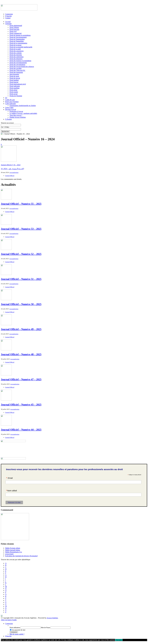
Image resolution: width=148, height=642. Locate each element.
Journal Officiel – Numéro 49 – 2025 (21, 329)
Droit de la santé (15, 49)
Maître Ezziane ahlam (12, 548)
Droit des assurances (17, 51)
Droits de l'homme (16, 96)
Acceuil (8, 22)
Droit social (13, 94)
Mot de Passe (45, 627)
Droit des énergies (16, 55)
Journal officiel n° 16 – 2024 (10, 165)
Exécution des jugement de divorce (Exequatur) (21, 556)
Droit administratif (16, 25)
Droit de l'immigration (17, 39)
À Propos (8, 119)
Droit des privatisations (17, 64)
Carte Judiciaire (10, 104)
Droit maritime (15, 88)
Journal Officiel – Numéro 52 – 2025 (21, 254)
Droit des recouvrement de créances (22, 66)
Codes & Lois (10, 100)
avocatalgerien (14, 172)
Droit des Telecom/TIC (17, 70)
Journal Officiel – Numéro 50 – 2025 (21, 304)
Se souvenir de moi (18, 630)
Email (9, 478)
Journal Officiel (9, 175)
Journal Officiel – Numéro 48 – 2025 (21, 354)
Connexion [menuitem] (9, 623)
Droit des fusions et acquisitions (20, 61)
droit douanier (14, 74)
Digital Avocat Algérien (18, 117)
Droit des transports (16, 72)
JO (6, 98)
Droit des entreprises (17, 57)
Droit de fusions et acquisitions (20, 35)
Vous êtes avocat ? (16, 115)
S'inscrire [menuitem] (8, 636)
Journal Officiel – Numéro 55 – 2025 (21, 203)
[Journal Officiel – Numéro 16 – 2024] (9, 161)
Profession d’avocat (16, 111)
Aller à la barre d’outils (9, 620)
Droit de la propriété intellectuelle (21, 47)
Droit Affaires (14, 27)
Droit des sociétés (16, 68)
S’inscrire (8, 16)
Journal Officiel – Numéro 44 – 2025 (21, 429)
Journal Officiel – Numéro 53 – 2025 (21, 228)
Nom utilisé (11, 490)
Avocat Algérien (52, 618)
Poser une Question (12, 102)
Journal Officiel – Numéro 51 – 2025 (21, 279)
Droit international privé (18, 84)
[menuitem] (78, 625)
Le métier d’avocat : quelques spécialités (23, 113)
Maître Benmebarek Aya (13, 552)
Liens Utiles (9, 107)
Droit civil (13, 31)
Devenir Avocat (10, 109)
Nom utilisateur (15, 627)
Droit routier (14, 92)
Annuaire (8, 24)
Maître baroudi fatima (12, 550)
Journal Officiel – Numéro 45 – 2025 (21, 404)
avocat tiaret (9, 554)
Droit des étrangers (16, 59)
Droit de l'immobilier (17, 41)
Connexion (9, 14)
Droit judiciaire (15, 86)
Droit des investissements (18, 63)
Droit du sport (14, 76)
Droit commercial (15, 33)
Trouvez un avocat (7, 123)
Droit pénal (13, 90)
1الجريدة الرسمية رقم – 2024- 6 (12, 169)
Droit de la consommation (18, 43)
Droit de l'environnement (18, 37)
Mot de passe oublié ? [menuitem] (17, 634)
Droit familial (14, 80)
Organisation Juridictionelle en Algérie (23, 105)
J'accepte (119, 640)
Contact (8, 18)
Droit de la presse (15, 45)
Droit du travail (15, 78)
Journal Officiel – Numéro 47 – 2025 (21, 379)
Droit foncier (14, 82)
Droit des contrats (16, 53)
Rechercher (5, 131)
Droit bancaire (14, 29)
